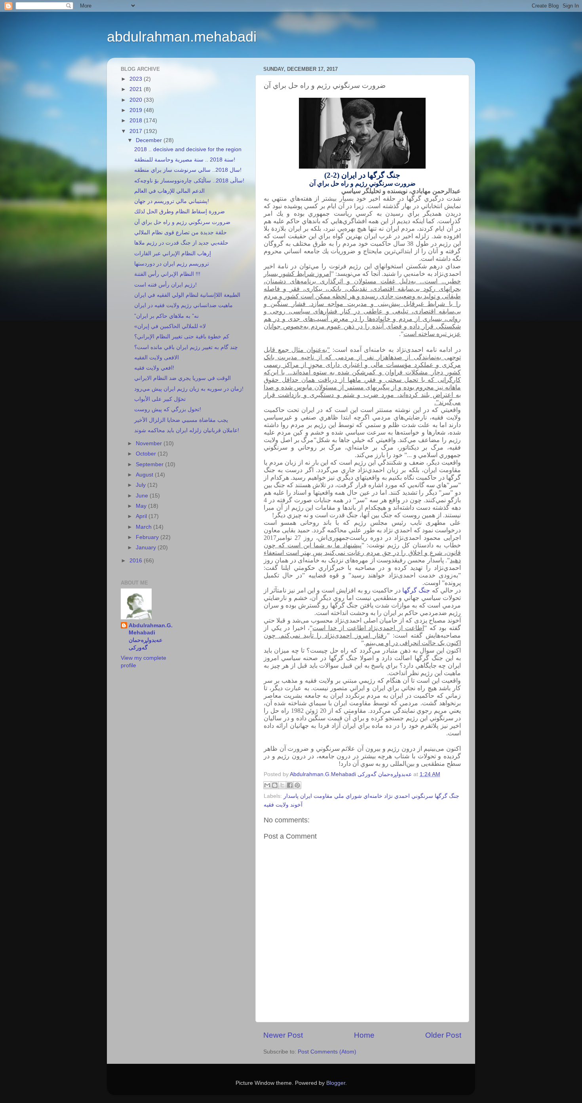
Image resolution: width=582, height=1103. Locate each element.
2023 (136, 79)
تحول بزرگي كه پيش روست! (167, 409)
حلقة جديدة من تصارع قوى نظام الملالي (180, 232)
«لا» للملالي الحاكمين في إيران (170, 326)
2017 (136, 131)
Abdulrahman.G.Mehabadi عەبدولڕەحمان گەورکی (151, 637)
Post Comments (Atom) (327, 1052)
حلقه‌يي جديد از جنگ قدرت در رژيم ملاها (181, 243)
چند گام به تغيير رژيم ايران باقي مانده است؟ (186, 347)
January (147, 548)
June (143, 496)
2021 (136, 89)
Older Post (443, 1035)
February (148, 537)
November (150, 443)
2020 (136, 100)
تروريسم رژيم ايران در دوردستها (171, 264)
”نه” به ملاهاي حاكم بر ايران (166, 316)
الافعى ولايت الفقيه (156, 358)
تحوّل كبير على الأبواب (160, 399)
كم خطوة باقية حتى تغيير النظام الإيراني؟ (181, 337)
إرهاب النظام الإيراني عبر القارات (172, 253)
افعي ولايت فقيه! (154, 368)
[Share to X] (282, 785)
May (142, 506)
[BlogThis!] (275, 785)
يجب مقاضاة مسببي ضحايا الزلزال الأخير (181, 420)
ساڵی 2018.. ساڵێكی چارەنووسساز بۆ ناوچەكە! (189, 181)
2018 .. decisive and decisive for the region (188, 149)
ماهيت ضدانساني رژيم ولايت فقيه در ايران (183, 305)
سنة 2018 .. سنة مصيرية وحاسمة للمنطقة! (184, 160)
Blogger (335, 1083)
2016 (136, 561)
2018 (136, 120)
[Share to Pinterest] (297, 785)
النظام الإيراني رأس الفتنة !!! (167, 274)
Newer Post (283, 1035)
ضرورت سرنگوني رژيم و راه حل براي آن (182, 222)
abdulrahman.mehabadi (182, 36)
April (142, 516)
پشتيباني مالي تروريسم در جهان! (171, 201)
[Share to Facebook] (290, 785)
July (141, 485)
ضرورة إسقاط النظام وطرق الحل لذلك (179, 212)
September (150, 464)
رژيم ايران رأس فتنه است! (165, 285)
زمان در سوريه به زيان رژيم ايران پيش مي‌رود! (188, 389)
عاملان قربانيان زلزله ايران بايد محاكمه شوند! (186, 430)
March (144, 527)
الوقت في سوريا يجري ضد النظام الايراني (182, 378)
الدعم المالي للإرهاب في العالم (169, 191)
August (145, 475)
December (150, 140)
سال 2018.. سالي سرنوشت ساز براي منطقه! (188, 170)
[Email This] (267, 785)
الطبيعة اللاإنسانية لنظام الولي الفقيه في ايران (187, 295)
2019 (136, 110)
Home (364, 1035)
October (147, 454)
